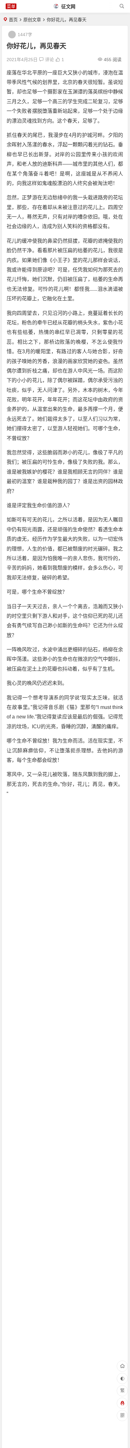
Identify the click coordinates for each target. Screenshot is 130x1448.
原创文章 (32, 19)
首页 (13, 19)
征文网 (67, 6)
